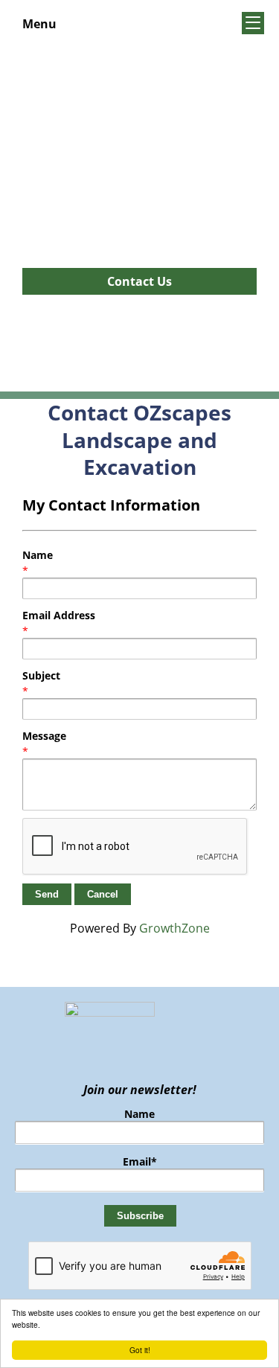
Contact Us (139, 281)
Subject (41, 675)
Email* (140, 1161)
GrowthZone (174, 928)
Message (44, 736)
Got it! (139, 1349)
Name (37, 555)
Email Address (58, 615)
